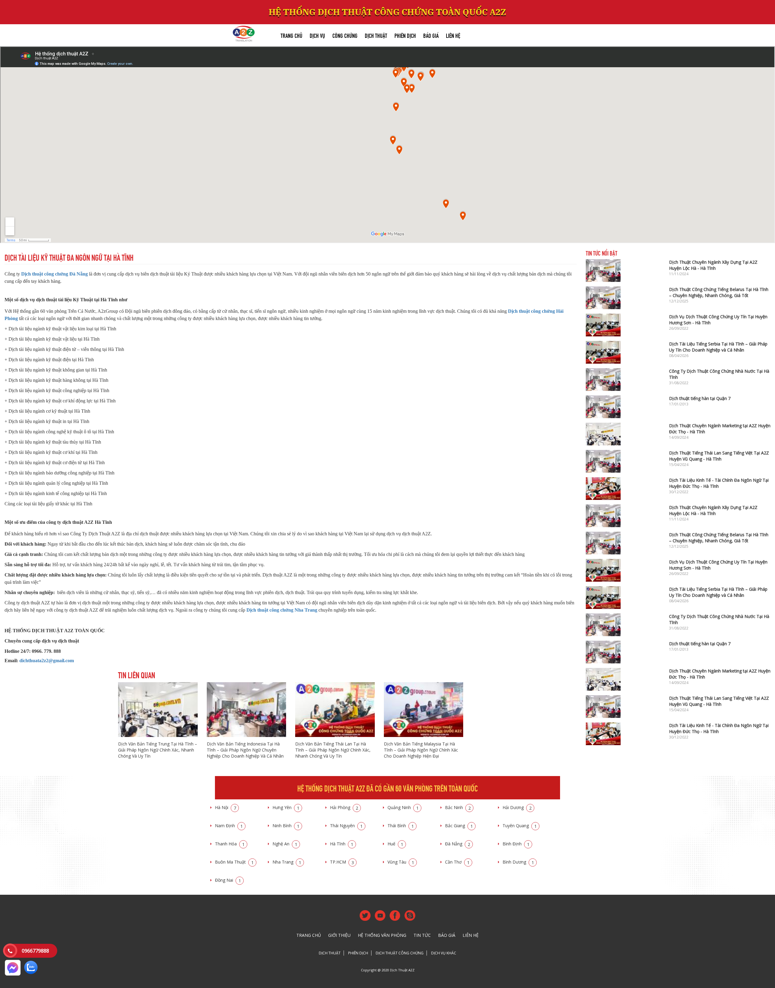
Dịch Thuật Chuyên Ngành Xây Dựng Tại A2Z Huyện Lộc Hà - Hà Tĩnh (713, 265)
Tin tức (422, 935)
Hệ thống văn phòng (382, 935)
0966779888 (35, 950)
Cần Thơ (457, 862)
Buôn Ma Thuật (234, 862)
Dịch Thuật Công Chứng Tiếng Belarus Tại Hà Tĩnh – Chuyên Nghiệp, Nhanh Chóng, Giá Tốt (718, 292)
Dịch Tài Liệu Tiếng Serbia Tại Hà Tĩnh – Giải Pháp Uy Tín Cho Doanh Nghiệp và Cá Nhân (718, 347)
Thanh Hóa (230, 844)
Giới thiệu (339, 935)
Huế (395, 844)
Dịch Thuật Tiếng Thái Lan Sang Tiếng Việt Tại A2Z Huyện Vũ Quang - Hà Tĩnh (719, 456)
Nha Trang (286, 862)
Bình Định (516, 844)
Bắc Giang (459, 825)
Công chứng (345, 35)
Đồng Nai (228, 880)
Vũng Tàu (401, 862)
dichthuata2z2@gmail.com (46, 660)
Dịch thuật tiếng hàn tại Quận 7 (699, 398)
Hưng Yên (285, 807)
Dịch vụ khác (443, 953)
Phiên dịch (405, 35)
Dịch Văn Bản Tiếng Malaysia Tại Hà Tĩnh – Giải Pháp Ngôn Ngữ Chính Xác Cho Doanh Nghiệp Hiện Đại (421, 750)
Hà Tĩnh (341, 844)
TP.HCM (342, 862)
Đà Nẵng (457, 844)
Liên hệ (453, 35)
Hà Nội (225, 807)
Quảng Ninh (403, 807)
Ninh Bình (285, 825)
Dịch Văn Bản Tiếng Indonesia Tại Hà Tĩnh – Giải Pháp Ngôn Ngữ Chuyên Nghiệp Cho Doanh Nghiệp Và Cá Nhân (245, 750)
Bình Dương (518, 862)
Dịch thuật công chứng (400, 953)
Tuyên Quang (520, 825)
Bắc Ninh (458, 807)
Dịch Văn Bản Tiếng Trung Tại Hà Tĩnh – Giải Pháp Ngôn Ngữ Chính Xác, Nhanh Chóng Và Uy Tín (157, 750)
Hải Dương (517, 807)
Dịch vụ (317, 35)
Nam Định (229, 825)
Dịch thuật (376, 35)
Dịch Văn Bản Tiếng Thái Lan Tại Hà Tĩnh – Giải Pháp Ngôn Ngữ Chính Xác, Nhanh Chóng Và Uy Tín (333, 750)
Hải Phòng (344, 807)
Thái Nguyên (346, 825)
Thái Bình (401, 825)
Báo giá (431, 35)
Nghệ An (284, 844)
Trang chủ (291, 35)
